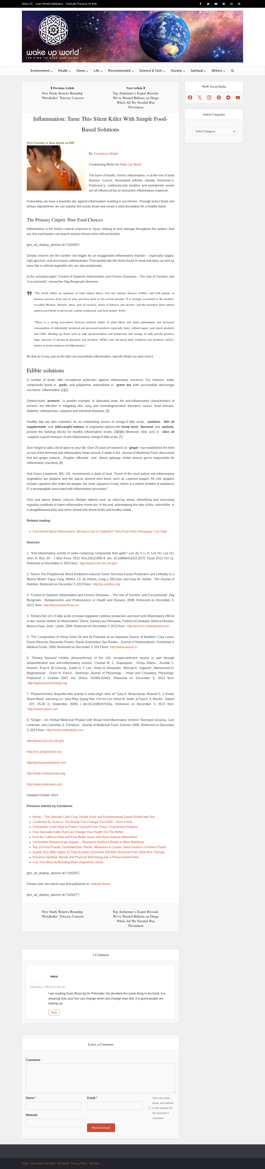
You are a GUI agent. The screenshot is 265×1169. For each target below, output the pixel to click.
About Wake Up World (42, 1163)
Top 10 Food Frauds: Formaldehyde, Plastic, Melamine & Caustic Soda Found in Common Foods (99, 847)
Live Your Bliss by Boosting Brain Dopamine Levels (68, 862)
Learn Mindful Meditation (49, 3)
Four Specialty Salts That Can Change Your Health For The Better (78, 832)
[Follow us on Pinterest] (219, 97)
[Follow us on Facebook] (190, 97)
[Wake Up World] (132, 36)
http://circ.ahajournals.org (44, 751)
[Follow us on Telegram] (228, 97)
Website (32, 1115)
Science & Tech (150, 70)
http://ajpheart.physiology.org (47, 683)
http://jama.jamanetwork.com (46, 762)
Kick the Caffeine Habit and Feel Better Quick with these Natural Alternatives (85, 837)
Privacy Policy (79, 1163)
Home (80, 70)
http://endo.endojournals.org (46, 773)
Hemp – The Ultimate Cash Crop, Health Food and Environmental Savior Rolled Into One (94, 816)
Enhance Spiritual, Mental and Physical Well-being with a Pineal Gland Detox (86, 857)
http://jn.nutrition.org (106, 584)
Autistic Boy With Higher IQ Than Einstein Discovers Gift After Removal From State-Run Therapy (99, 852)
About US (27, 3)
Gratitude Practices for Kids (81, 3)
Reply (54, 1012)
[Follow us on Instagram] (209, 97)
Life (96, 70)
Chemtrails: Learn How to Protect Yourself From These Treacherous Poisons (85, 827)
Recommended (119, 70)
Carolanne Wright (106, 153)
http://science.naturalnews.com (148, 626)
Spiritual (197, 70)
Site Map (94, 1163)
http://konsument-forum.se (61, 605)
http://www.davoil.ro (123, 647)
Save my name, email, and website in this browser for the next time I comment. (162, 1108)
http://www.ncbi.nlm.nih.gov (98, 563)
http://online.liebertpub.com (64, 730)
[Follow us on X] (199, 97)
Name (31, 1098)
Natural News (100, 884)
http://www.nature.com (43, 709)
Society (176, 70)
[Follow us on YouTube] (238, 97)
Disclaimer (63, 1163)
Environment (39, 70)
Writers (217, 70)
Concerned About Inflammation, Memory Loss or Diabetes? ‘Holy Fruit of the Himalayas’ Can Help (100, 531)
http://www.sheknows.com (44, 784)
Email (92, 1098)
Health (63, 70)
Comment (33, 1060)
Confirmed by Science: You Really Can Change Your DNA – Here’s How (82, 822)
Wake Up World (130, 164)
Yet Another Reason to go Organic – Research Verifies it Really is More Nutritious (88, 842)
